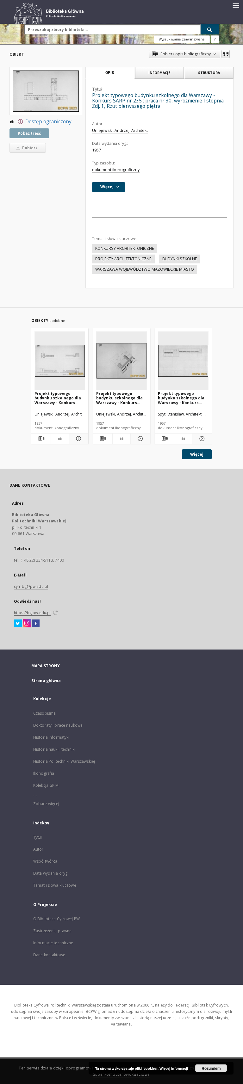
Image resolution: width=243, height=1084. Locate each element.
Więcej (196, 454)
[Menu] (235, 5)
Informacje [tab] (159, 72)
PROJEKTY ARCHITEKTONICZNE (123, 259)
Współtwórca (45, 861)
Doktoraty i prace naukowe (58, 725)
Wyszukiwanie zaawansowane (182, 39)
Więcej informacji (173, 1068)
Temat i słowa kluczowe (54, 885)
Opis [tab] (109, 73)
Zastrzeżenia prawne (52, 930)
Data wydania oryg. (50, 873)
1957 (96, 150)
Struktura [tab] (209, 72)
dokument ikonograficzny (116, 169)
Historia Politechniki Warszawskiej (64, 761)
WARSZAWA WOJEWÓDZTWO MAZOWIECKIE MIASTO (144, 269)
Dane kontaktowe (49, 955)
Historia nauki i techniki (54, 749)
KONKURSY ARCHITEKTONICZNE (124, 248)
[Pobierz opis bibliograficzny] (41, 438)
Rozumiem (211, 1068)
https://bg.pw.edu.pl (32, 612)
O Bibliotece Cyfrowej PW (56, 918)
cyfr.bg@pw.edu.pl (31, 586)
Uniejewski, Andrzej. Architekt (120, 130)
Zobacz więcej (46, 803)
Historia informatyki (51, 737)
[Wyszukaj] (210, 29)
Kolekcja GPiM (46, 785)
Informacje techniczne (53, 942)
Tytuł (37, 837)
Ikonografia (43, 773)
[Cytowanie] (225, 54)
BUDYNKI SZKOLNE (179, 259)
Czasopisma (44, 713)
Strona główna (46, 680)
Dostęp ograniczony (48, 121)
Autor (38, 849)
